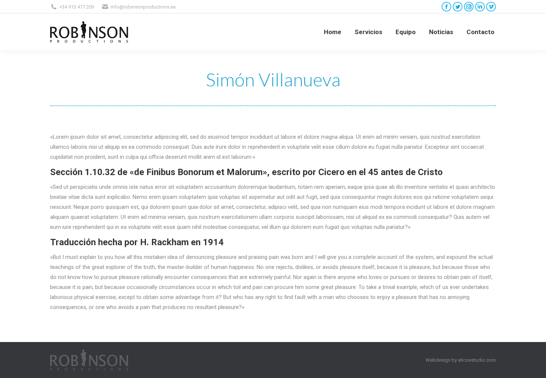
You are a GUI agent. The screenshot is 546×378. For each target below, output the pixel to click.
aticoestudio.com (477, 360)
